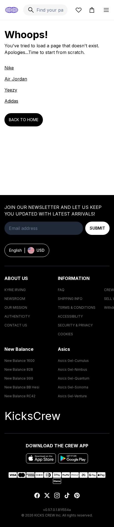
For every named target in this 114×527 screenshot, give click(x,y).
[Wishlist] (78, 10)
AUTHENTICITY (17, 316)
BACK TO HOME (23, 119)
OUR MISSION (15, 307)
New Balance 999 (18, 378)
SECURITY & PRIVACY (75, 325)
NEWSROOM (14, 299)
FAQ (61, 290)
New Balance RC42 (19, 396)
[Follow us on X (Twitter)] (47, 495)
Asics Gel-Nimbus (72, 369)
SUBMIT (97, 228)
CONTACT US (15, 325)
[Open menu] (106, 10)
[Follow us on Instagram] (57, 495)
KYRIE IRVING (15, 290)
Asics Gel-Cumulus (73, 361)
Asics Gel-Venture (72, 396)
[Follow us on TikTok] (67, 495)
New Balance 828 (18, 369)
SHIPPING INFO (70, 299)
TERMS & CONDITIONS (76, 307)
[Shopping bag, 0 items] (92, 10)
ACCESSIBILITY (70, 316)
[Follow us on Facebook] (37, 495)
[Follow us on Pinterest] (77, 495)
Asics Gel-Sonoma (73, 387)
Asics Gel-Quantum (73, 378)
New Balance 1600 (19, 361)
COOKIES (65, 334)
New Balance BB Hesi (21, 387)
